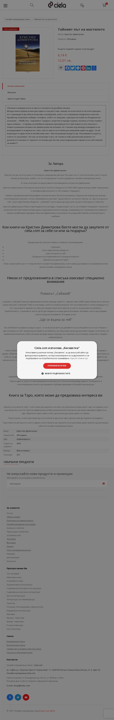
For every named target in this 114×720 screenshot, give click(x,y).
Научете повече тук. (79, 358)
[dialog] (57, 360)
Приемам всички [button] (57, 366)
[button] (57, 373)
